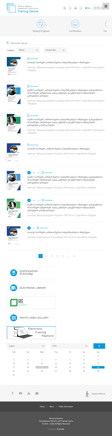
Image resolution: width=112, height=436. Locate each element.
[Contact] (37, 393)
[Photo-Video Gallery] (56, 317)
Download (34, 59)
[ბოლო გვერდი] (74, 256)
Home (42, 406)
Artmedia (60, 429)
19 (42, 367)
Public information (66, 406)
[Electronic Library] (56, 287)
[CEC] (56, 302)
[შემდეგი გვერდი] (69, 256)
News (51, 406)
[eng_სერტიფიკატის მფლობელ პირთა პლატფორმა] (56, 272)
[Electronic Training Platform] (56, 332)
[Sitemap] (28, 393)
